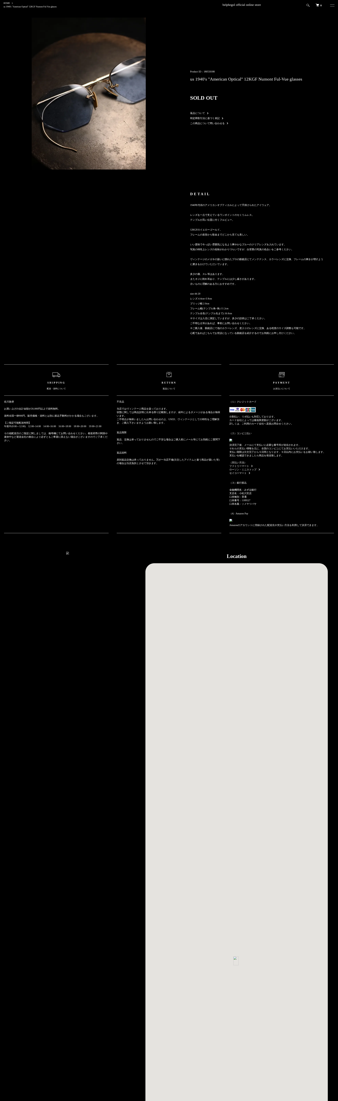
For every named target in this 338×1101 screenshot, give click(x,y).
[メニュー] (331, 5)
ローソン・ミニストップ (242, 469)
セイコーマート (238, 473)
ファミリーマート (239, 466)
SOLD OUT (203, 98)
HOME (7, 3)
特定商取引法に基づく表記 (205, 118)
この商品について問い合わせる (207, 123)
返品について (197, 113)
